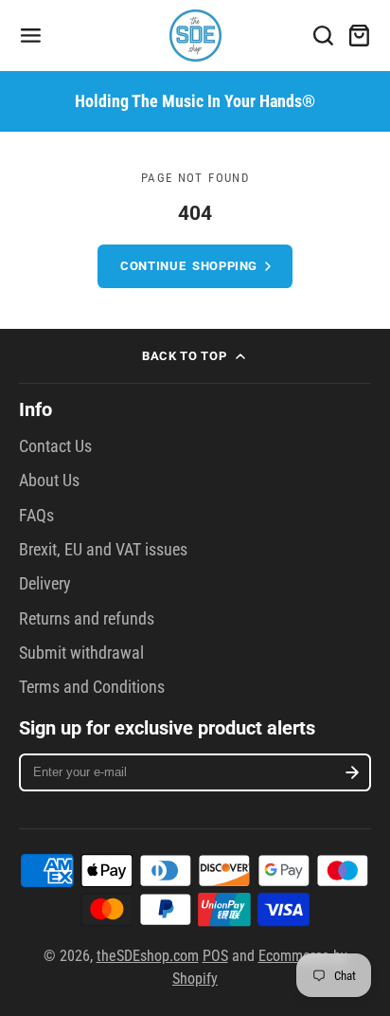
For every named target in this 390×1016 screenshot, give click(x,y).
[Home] (195, 35)
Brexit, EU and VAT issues (103, 549)
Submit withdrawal (81, 653)
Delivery (45, 583)
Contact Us (55, 446)
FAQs (36, 515)
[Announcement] (195, 101)
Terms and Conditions (92, 687)
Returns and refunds (86, 618)
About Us (49, 480)
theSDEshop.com (148, 956)
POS (215, 956)
